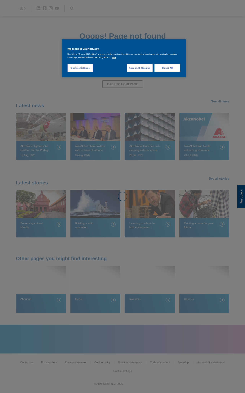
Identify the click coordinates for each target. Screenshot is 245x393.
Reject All (167, 68)
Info (114, 57)
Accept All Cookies (139, 68)
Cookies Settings (80, 68)
